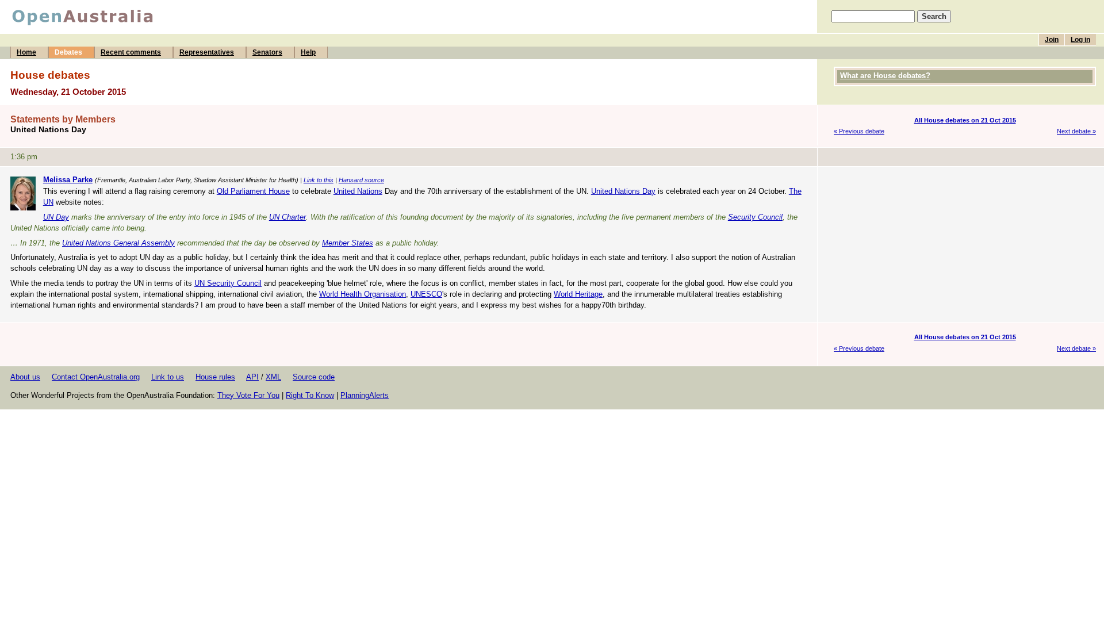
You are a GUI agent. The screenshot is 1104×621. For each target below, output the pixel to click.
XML (273, 377)
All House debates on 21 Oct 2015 (965, 120)
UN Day (56, 217)
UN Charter (287, 217)
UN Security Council (228, 283)
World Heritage (578, 294)
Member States (347, 243)
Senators (267, 52)
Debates (68, 52)
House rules (215, 377)
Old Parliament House (253, 191)
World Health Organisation (362, 294)
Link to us (167, 377)
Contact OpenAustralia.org (96, 377)
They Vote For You (248, 395)
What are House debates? (885, 75)
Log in (1080, 40)
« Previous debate (859, 131)
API (252, 377)
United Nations (358, 191)
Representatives (206, 52)
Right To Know (310, 395)
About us (25, 377)
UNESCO (426, 294)
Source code (314, 377)
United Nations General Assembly (118, 243)
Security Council (755, 217)
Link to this (319, 180)
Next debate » (1076, 131)
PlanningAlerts (364, 395)
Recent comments (131, 52)
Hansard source (361, 180)
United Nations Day (623, 191)
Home (26, 52)
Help (308, 52)
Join (1052, 40)
